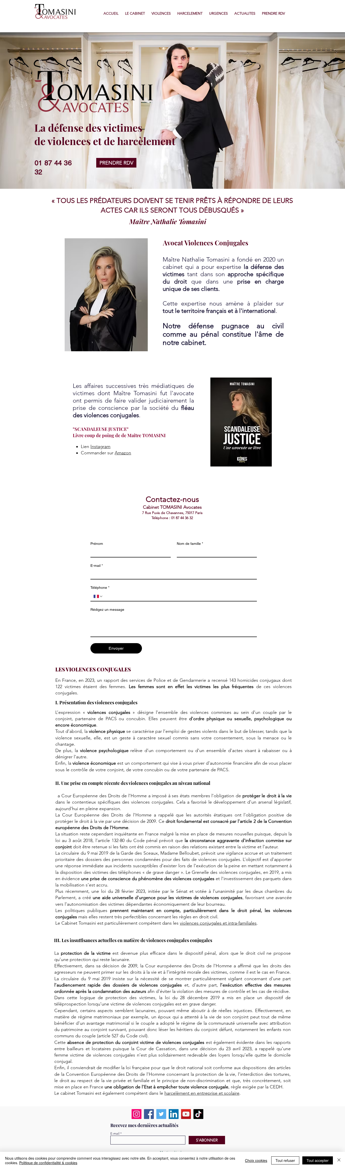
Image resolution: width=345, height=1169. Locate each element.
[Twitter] (161, 1114)
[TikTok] (198, 1114)
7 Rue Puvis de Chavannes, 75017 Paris (172, 512)
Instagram (100, 446)
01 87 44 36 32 (182, 518)
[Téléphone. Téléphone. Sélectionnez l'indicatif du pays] (98, 596)
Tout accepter (318, 1160)
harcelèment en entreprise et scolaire (201, 1093)
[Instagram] (136, 1114)
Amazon (123, 453)
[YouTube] (186, 1114)
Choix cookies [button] (256, 1160)
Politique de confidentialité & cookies (48, 1162)
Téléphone (99, 588)
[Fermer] (339, 1160)
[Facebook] (149, 1114)
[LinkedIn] (174, 1114)
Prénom (96, 544)
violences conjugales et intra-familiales (218, 923)
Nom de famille (190, 544)
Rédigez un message (107, 609)
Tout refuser (285, 1160)
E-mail (96, 566)
